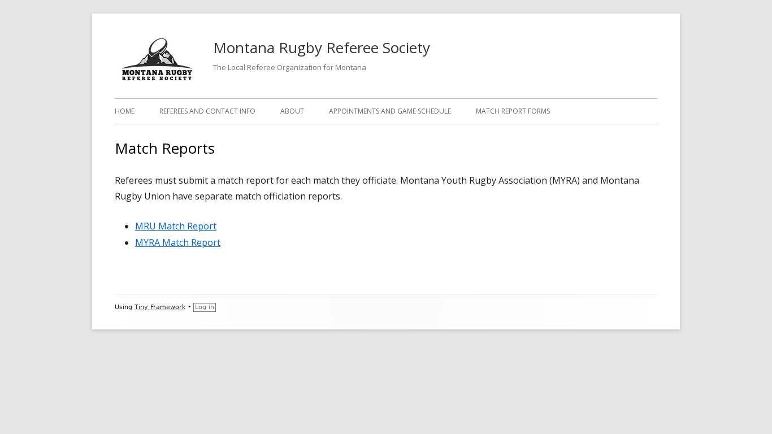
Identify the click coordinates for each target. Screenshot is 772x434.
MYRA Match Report (177, 242)
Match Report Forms (513, 111)
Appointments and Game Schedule (390, 111)
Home (125, 111)
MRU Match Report (175, 226)
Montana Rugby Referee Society (321, 47)
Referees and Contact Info (207, 111)
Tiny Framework (160, 307)
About (292, 111)
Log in (204, 307)
